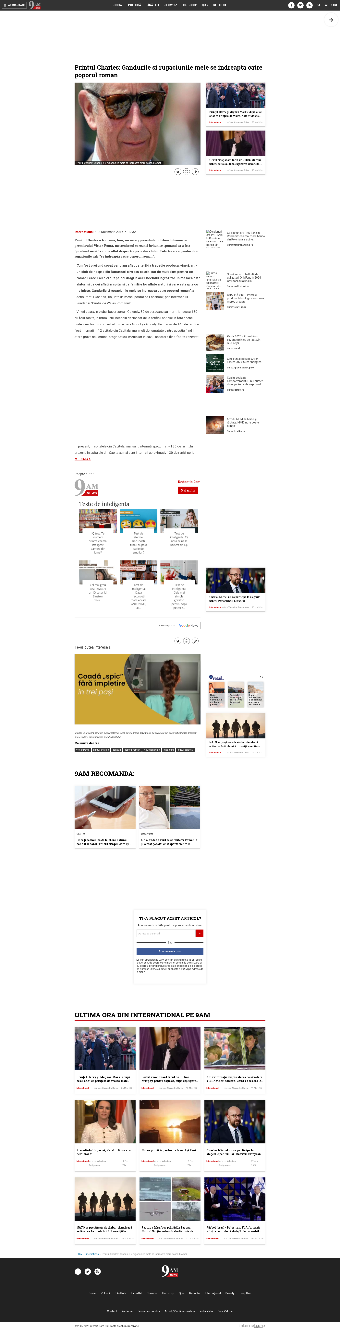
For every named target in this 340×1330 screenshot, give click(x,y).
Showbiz (170, 5)
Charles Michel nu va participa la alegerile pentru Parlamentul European (233, 1152)
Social (118, 5)
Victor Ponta (83, 749)
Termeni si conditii (148, 1311)
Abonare (331, 5)
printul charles (101, 749)
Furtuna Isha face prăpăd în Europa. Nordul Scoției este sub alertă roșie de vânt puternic (167, 1231)
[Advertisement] (235, 260)
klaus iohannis (152, 749)
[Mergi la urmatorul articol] (331, 20)
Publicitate (206, 1311)
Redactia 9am (189, 482)
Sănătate (153, 5)
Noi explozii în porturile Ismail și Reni (168, 1150)
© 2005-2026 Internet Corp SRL (92, 1325)
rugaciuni (169, 749)
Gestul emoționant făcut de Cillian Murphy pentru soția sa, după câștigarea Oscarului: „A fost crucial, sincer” (235, 163)
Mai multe (188, 490)
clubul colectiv (185, 749)
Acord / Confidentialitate (179, 1311)
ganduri (117, 749)
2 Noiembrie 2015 (110, 232)
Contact (112, 1311)
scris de (238, 122)
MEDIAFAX (83, 459)
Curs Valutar (225, 1311)
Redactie (220, 5)
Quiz (205, 5)
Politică (134, 5)
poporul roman (132, 749)
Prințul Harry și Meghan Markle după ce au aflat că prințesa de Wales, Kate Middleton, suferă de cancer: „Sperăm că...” (235, 115)
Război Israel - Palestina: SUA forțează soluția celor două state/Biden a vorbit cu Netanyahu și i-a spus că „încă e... (234, 1231)
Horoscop (189, 5)
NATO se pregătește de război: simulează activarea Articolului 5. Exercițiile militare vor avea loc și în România (234, 746)
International (215, 122)
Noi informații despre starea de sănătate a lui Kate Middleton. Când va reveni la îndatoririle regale (234, 1081)
